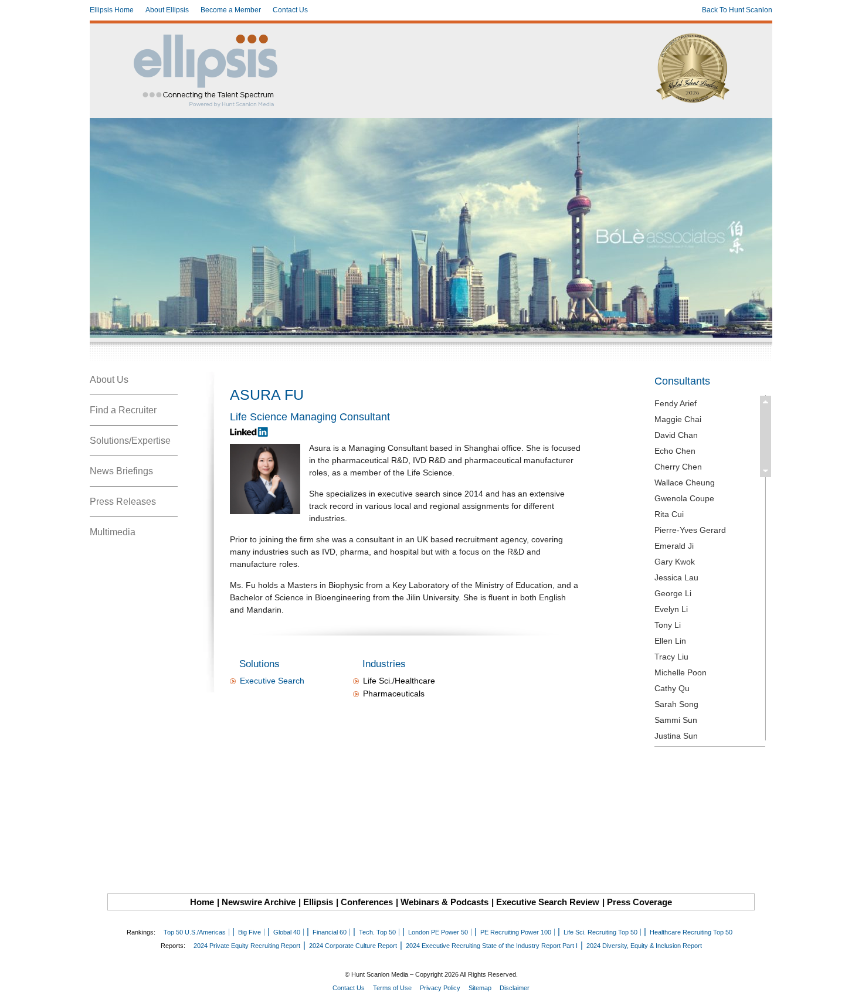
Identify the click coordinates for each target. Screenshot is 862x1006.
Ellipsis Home (112, 10)
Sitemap (480, 987)
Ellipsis (318, 902)
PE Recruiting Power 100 (515, 932)
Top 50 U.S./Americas (195, 932)
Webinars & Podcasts (444, 902)
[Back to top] (845, 989)
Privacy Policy (440, 987)
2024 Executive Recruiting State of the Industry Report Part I (492, 945)
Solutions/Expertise (130, 441)
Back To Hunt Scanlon (737, 10)
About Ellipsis (167, 10)
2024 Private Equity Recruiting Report (247, 945)
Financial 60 (330, 932)
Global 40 (286, 932)
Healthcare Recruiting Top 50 (691, 932)
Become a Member (231, 10)
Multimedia (112, 532)
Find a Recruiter (123, 410)
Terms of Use (392, 987)
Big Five (249, 932)
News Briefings (121, 471)
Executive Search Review (547, 902)
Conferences (367, 902)
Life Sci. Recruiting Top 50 (600, 932)
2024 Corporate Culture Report (353, 945)
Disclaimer (515, 987)
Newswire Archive (259, 902)
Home (202, 902)
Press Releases (123, 502)
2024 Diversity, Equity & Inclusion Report (644, 945)
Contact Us (290, 10)
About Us (109, 380)
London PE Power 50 (438, 932)
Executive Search (272, 680)
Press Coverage (639, 902)
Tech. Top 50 (377, 932)
